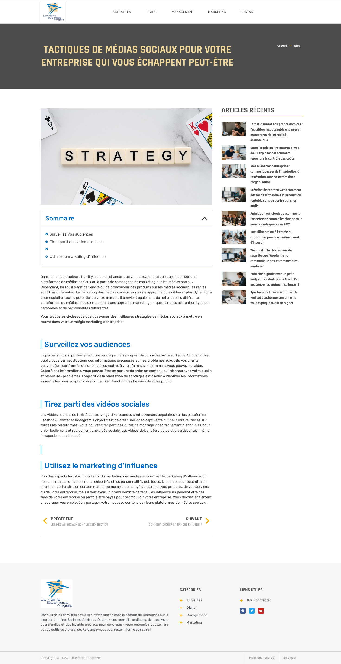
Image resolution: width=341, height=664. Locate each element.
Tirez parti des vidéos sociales (76, 241)
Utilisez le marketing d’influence (78, 256)
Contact (248, 12)
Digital (151, 12)
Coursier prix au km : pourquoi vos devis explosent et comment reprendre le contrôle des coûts (274, 153)
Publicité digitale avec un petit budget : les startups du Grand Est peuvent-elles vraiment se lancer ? (274, 279)
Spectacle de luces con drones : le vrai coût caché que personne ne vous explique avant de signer (273, 297)
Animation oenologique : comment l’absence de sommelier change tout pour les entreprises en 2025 (276, 219)
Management (183, 12)
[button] (204, 218)
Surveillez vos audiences (71, 234)
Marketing (217, 12)
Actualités (122, 12)
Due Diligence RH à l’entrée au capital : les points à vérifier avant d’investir (274, 237)
